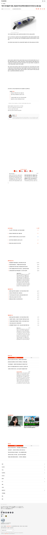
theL (2, 469)
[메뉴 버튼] (45, 1)
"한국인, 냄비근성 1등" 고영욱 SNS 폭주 (15, 323)
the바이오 (3, 472)
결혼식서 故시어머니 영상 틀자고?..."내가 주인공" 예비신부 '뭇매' (19, 317)
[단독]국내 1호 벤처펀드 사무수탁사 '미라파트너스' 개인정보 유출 (17, 361)
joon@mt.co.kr (14, 116)
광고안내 (23, 526)
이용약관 (21, 526)
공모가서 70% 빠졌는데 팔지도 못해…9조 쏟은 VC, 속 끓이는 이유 (18, 366)
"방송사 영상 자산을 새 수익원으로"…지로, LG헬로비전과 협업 (17, 452)
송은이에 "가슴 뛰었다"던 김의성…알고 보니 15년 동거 (17, 236)
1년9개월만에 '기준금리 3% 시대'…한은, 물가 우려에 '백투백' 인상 (19, 325)
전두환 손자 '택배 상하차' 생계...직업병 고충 (15, 233)
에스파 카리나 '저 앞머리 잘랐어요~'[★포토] (14, 426)
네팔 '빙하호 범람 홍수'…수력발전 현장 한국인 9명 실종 (17, 264)
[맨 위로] (45, 531)
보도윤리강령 (11, 527)
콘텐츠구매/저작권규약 (4, 527)
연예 (2, 484)
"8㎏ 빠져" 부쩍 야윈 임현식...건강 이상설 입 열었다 (16, 230)
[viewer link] (35, 30)
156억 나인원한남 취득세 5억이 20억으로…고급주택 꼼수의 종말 (19, 268)
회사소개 (2, 526)
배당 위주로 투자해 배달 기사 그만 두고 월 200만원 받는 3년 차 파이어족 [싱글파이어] (31, 427)
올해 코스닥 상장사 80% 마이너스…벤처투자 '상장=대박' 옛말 (17, 359)
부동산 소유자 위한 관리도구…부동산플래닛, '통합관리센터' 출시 (17, 447)
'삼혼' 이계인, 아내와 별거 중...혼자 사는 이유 (17, 94)
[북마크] (44, 9)
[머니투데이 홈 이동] (4, 504)
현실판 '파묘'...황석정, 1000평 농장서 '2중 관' (17, 99)
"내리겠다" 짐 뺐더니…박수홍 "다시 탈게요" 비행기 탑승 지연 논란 (19, 319)
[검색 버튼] (43, 1)
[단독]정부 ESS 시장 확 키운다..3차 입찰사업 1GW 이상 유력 (18, 266)
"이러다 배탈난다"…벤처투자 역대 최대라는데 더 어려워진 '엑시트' (17, 364)
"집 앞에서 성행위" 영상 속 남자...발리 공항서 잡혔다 (18, 97)
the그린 (3, 475)
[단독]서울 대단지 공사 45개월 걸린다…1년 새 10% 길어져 (18, 270)
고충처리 (8, 527)
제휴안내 (26, 526)
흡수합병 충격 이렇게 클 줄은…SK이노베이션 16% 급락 (17, 262)
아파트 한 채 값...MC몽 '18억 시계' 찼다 (15, 243)
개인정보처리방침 (8, 526)
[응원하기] (16, 115)
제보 (2, 496)
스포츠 (3, 487)
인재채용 (5, 526)
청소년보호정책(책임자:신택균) (15, 526)
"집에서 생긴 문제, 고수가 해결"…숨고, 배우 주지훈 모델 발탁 (17, 454)
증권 (2, 464)
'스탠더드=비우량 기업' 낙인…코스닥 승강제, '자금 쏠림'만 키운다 (17, 368)
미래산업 (4, 3)
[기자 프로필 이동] (10, 116)
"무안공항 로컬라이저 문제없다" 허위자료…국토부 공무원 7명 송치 (19, 321)
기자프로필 (3, 493)
